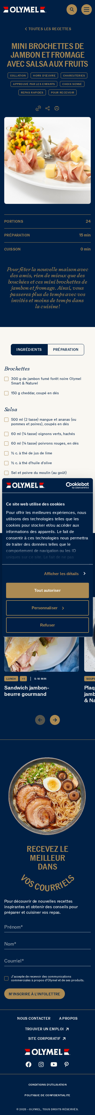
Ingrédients (29, 350)
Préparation (66, 350)
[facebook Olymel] (28, 1064)
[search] (71, 9)
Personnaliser (45, 607)
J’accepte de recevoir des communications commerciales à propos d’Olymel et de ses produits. (47, 978)
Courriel (13, 961)
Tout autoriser (47, 590)
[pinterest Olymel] (66, 1064)
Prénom (12, 927)
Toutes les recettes (49, 29)
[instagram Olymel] (41, 1064)
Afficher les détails (61, 573)
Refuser (47, 625)
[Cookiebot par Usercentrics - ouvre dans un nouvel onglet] (67, 485)
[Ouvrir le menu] (86, 9)
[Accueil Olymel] (24, 9)
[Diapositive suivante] (55, 720)
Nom (9, 944)
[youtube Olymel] (54, 1064)
